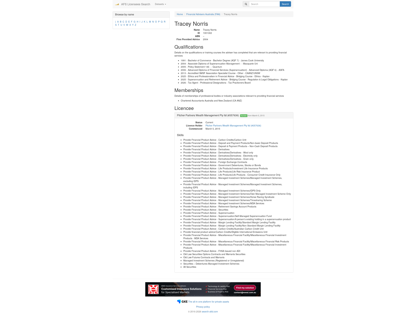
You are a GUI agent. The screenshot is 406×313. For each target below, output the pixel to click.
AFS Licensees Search (135, 4)
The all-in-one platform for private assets (208, 301)
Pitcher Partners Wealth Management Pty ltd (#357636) (233, 125)
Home (180, 14)
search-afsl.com (210, 311)
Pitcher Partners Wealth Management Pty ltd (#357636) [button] (221, 115)
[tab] (234, 115)
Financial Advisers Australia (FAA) (203, 14)
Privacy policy (203, 306)
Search (285, 4)
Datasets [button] (159, 4)
